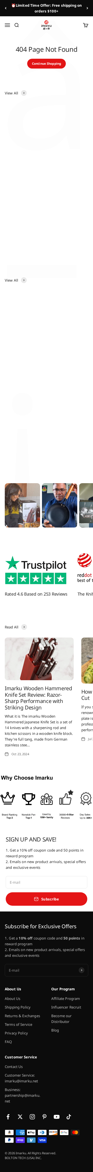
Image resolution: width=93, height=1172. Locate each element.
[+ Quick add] (39, 138)
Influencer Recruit (66, 1007)
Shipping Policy (18, 1007)
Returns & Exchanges (22, 1015)
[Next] (87, 8)
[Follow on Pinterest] (44, 1117)
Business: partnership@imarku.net (22, 1095)
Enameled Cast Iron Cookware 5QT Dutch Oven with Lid (66, 233)
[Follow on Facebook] (8, 1117)
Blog (55, 1030)
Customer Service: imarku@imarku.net (21, 1078)
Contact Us (14, 1066)
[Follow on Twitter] (20, 1117)
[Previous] (5, 8)
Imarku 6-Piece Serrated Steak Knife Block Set (66, 156)
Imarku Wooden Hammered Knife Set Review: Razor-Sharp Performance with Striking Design (38, 698)
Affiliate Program (65, 998)
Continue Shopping (46, 63)
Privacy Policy (16, 1033)
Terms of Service (18, 1024)
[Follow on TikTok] (69, 1117)
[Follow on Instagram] (32, 1117)
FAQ (8, 1041)
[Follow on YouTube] (56, 1117)
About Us (12, 998)
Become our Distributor (61, 1018)
